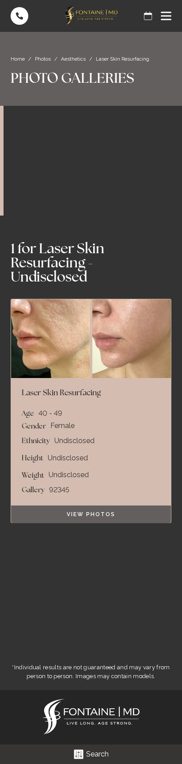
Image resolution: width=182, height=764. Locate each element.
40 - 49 (50, 413)
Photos (43, 59)
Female (62, 426)
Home (18, 59)
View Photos (91, 514)
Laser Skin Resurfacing (57, 255)
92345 (59, 490)
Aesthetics (73, 59)
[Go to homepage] (91, 16)
